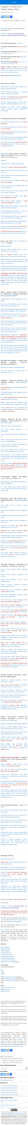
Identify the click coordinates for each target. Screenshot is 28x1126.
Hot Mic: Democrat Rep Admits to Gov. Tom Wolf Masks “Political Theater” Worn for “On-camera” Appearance (14, 881)
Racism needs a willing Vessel (9, 720)
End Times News (6, 1058)
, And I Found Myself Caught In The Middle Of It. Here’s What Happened (14, 644)
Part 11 (20, 70)
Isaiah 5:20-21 (5, 153)
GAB (2, 970)
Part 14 (7, 72)
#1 (18, 51)
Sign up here (4, 28)
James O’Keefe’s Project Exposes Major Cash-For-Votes (14, 630)
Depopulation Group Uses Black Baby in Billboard (14, 723)
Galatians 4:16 (5, 906)
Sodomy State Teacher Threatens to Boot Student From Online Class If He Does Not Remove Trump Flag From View (14, 834)
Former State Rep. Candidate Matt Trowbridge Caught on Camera (14, 409)
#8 (7, 63)
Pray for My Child (5, 949)
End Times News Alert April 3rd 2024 (9, 1092)
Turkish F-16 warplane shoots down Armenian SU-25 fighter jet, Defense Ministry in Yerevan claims (14, 282)
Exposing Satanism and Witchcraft (10, 961)
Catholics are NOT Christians (8, 960)
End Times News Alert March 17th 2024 (9, 1094)
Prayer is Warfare (5, 951)
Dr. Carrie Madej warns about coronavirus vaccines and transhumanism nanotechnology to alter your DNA (14, 488)
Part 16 (16, 72)
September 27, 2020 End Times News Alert (12, 1060)
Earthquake (4, 246)
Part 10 (16, 70)
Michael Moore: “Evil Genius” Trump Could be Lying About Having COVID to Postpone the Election (14, 827)
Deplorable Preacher (10, 977)
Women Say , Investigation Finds (14, 874)
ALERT (9, 246)
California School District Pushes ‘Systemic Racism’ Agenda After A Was (14, 738)
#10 (10, 53)
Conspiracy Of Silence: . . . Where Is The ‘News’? (14, 616)
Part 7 (3, 70)
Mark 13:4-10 (17, 241)
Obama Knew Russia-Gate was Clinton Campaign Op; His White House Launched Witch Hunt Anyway (14, 776)
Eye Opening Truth (6, 952)
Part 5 (22, 68)
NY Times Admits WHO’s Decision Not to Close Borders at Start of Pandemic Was (14, 316)
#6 (1, 53)
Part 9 (11, 70)
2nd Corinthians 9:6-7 (7, 930)
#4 (3, 48)
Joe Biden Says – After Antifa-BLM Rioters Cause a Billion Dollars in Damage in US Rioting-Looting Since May (14, 707)
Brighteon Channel (6, 989)
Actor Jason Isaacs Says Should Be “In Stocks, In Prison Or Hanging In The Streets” (14, 144)
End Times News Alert (7, 1056)
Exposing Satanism (10, 978)
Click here (19, 43)
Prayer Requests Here (14, 75)
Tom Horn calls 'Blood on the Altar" (13, 1046)
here (19, 478)
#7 (3, 53)
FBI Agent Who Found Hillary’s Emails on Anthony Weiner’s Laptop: (14, 658)
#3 (1, 48)
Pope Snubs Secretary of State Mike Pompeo (13, 367)
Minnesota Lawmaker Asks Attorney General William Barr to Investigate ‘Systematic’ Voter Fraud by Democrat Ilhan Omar (14, 651)
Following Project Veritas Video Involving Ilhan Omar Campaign (14, 665)
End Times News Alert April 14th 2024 (9, 1090)
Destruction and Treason (20, 919)
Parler (2, 972)
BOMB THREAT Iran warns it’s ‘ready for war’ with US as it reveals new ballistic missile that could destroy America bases (14, 261)
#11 (12, 53)
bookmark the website (6, 422)
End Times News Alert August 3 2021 (9, 1105)
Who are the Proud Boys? (7, 859)
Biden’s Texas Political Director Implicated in (14, 623)
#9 (7, 53)
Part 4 (19, 68)
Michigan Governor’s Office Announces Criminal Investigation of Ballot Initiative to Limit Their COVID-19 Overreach (14, 637)
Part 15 (11, 72)
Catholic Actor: (14, 167)
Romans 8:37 (4, 33)
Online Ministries (5, 947)
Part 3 (15, 68)
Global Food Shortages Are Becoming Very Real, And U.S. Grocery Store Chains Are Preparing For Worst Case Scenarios (14, 323)
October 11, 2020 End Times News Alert (12, 1062)
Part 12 (25, 70)
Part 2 (11, 68)
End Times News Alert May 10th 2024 (9, 1085)
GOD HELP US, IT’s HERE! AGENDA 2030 (12, 164)
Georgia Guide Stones (9, 295)
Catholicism (23, 362)
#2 (20, 51)
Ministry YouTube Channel (8, 987)
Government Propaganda (7, 958)
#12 (16, 63)
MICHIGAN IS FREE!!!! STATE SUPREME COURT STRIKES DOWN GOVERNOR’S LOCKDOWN (14, 108)
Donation (24, 925)
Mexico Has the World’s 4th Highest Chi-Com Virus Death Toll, (14, 547)
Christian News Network (7, 956)
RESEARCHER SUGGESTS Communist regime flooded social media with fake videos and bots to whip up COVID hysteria (14, 338)
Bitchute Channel (5, 991)
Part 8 (7, 70)
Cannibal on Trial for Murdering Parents (11, 426)
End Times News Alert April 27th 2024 (9, 1087)
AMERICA (3, 160)
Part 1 (7, 68)
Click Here (23, 20)
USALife (3, 973)
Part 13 (3, 72)
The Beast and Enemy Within (13, 921)
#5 (26, 51)
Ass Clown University (6, 954)
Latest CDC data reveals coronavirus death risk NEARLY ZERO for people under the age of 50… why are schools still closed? (14, 329)
